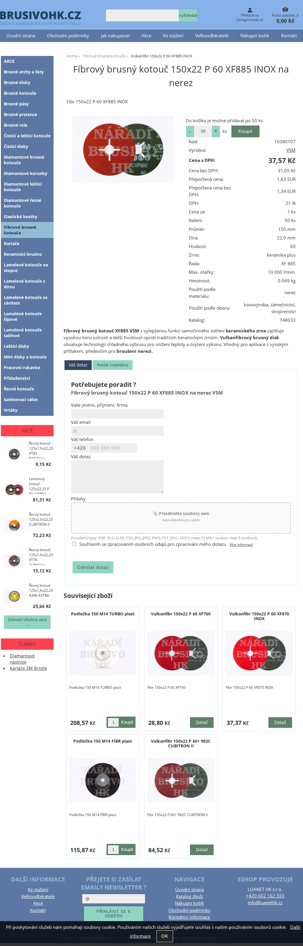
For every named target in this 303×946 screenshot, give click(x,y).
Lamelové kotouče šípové (23, 316)
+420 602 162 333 (265, 896)
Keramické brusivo (23, 254)
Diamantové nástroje (22, 659)
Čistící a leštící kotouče (27, 136)
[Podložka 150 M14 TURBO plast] (102, 653)
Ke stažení (173, 36)
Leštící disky (16, 346)
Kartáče (11, 243)
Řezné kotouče (19, 389)
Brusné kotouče (20, 93)
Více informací (241, 544)
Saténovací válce (21, 399)
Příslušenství (17, 378)
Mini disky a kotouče (25, 357)
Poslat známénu (112, 365)
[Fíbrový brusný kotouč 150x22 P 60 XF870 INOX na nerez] (259, 653)
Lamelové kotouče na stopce (26, 267)
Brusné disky (17, 82)
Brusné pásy (16, 104)
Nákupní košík (254, 36)
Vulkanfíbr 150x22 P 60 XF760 (181, 614)
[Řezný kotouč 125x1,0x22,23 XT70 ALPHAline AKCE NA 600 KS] (14, 561)
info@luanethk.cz (265, 903)
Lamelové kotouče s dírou (24, 283)
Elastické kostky (20, 216)
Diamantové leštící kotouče (23, 186)
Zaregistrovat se (249, 19)
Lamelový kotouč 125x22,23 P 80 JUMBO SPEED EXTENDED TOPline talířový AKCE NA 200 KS (40, 485)
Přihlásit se (250, 15)
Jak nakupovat (115, 36)
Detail (202, 722)
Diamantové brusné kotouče (24, 159)
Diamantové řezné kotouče (22, 203)
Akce (146, 36)
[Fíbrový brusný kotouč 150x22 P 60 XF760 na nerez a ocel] (181, 653)
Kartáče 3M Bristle (28, 668)
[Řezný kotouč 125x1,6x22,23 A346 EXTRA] (14, 597)
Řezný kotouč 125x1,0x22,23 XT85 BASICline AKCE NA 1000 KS (41, 449)
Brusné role (15, 125)
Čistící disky (16, 146)
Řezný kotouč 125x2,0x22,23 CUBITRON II (41, 519)
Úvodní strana (21, 36)
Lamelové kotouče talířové (23, 332)
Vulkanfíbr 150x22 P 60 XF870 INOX (259, 616)
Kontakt (289, 36)
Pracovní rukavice (22, 367)
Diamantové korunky (25, 173)
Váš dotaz (78, 365)
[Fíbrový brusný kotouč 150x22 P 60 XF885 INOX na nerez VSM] (123, 150)
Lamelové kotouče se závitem (25, 300)
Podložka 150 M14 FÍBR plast (102, 741)
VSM (291, 150)
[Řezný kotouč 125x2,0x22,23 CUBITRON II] (14, 526)
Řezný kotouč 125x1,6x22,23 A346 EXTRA (41, 590)
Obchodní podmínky (68, 36)
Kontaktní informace (189, 917)
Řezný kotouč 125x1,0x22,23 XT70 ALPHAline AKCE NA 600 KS (41, 556)
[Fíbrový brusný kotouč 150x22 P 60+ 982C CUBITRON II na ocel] (181, 780)
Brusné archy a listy (24, 72)
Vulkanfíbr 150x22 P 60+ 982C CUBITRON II (181, 743)
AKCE (9, 61)
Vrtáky (10, 410)
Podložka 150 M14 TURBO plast (103, 614)
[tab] (78, 365)
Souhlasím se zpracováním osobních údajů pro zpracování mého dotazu (152, 544)
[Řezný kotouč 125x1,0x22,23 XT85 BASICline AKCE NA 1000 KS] (14, 455)
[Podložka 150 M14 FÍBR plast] (102, 780)
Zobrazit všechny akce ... (27, 622)
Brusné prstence (20, 114)
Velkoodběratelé (211, 36)
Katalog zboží (189, 896)
